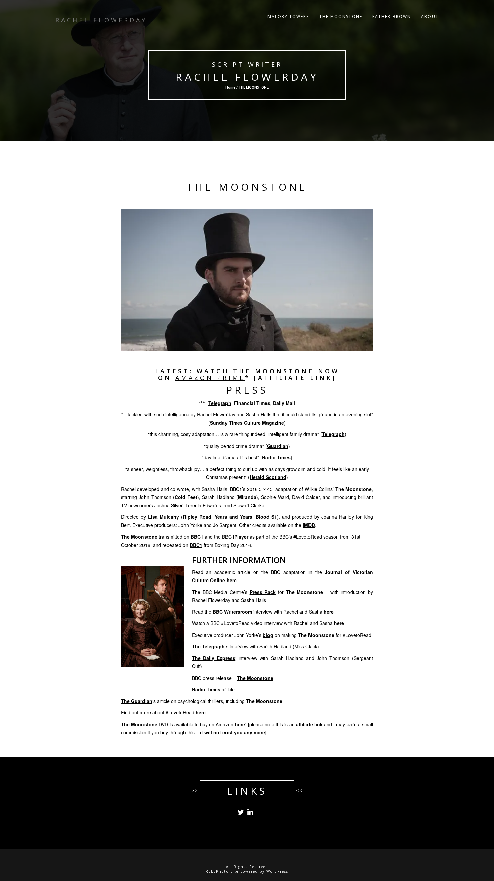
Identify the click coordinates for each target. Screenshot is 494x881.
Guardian (277, 446)
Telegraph (219, 403)
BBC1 (197, 536)
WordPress (277, 871)
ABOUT (430, 16)
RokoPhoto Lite (222, 871)
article (213, 689)
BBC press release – (232, 678)
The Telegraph (208, 646)
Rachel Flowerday (247, 77)
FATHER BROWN (391, 16)
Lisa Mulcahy (163, 516)
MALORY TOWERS (288, 16)
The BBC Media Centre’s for (257, 592)
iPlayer (240, 536)
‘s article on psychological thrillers (172, 701)
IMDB (309, 525)
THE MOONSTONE (340, 16)
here (329, 611)
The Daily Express (213, 658)
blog (268, 635)
